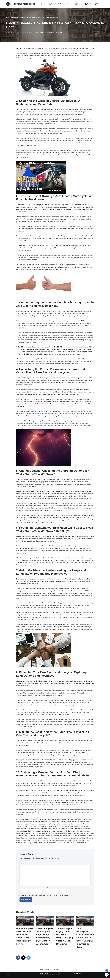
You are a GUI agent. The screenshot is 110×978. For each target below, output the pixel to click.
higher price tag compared (81, 150)
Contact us (56, 969)
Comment (23, 864)
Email (46, 888)
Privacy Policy (77, 973)
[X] (23, 957)
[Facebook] (18, 957)
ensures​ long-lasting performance (83, 411)
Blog (41, 969)
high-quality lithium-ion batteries (42, 413)
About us (48, 969)
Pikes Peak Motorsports (14, 32)
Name (22, 888)
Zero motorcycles (49, 32)
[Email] (28, 957)
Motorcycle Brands (16, 17)
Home (7, 17)
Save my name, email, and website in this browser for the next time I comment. (44, 895)
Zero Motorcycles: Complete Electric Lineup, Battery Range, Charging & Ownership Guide (85, 937)
